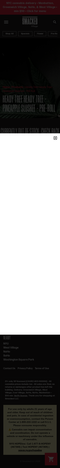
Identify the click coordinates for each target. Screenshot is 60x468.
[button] (55, 138)
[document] (30, 234)
